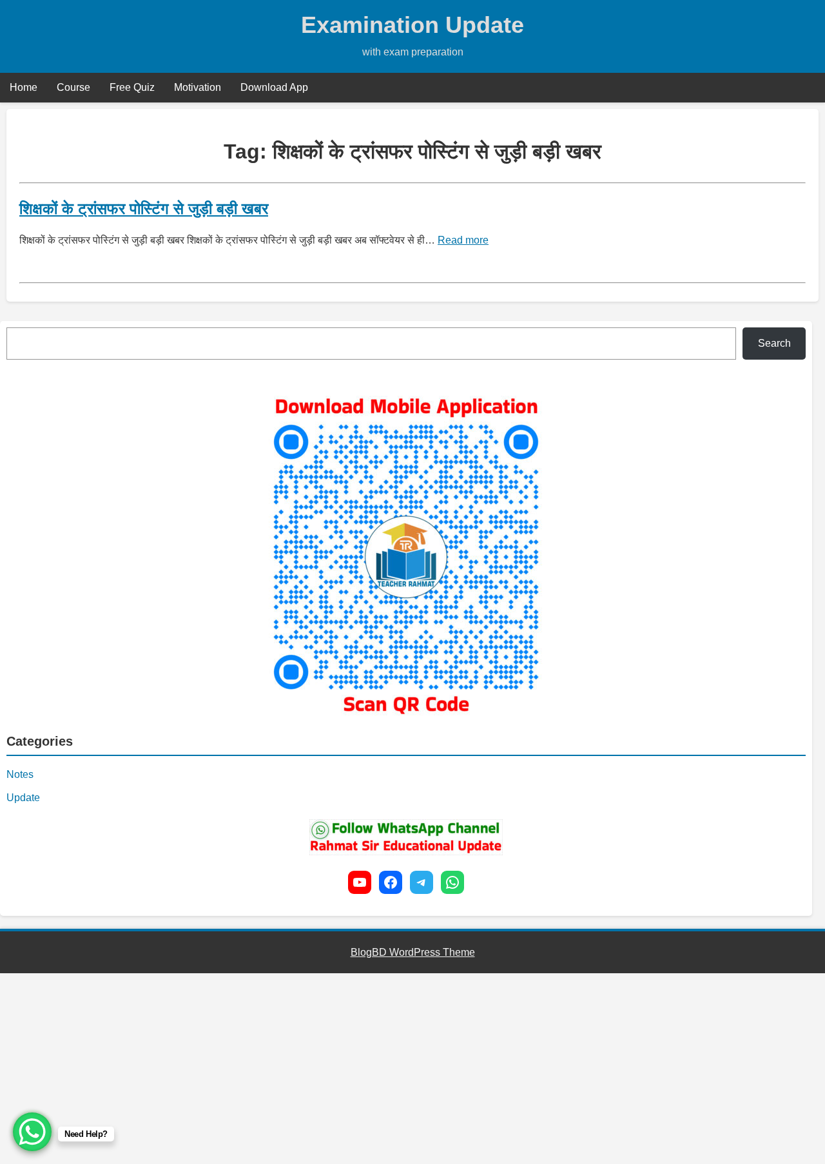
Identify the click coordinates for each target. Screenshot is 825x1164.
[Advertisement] (386, 1068)
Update (23, 797)
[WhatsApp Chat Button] (32, 1131)
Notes (20, 774)
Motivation (197, 87)
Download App (274, 87)
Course (73, 87)
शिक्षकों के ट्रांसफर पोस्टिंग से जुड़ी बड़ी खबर (143, 208)
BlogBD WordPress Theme (413, 952)
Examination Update (412, 25)
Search (774, 343)
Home (23, 87)
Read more (463, 240)
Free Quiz (132, 87)
